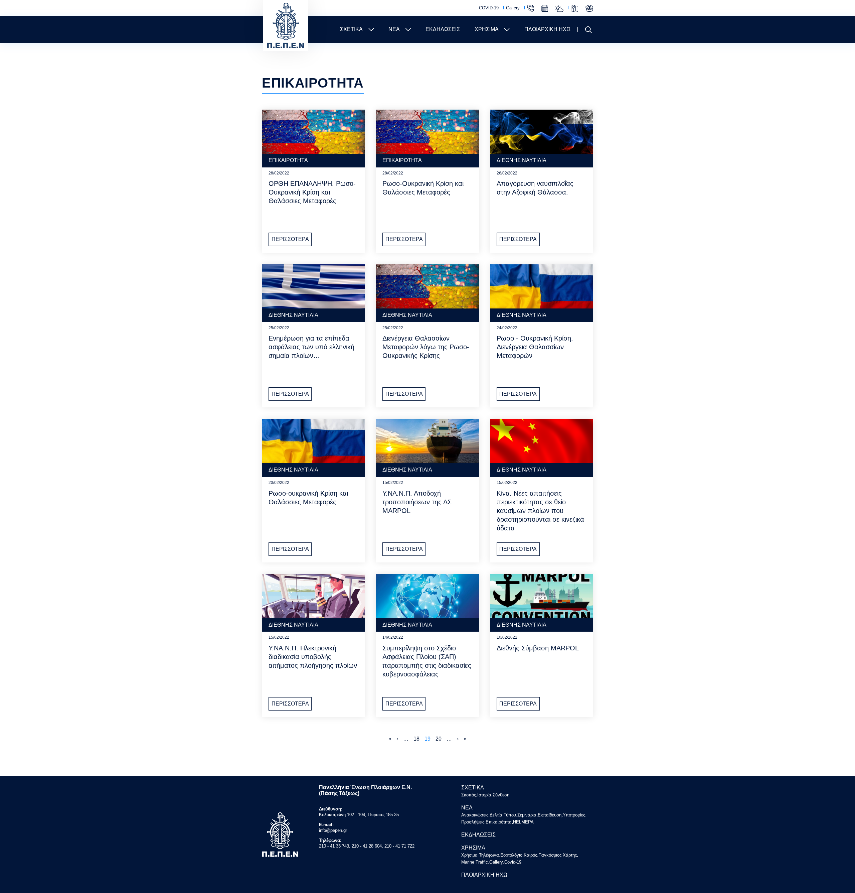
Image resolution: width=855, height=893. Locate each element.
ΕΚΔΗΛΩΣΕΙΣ (442, 29)
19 (427, 739)
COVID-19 (489, 7)
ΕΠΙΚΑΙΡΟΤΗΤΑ (288, 160)
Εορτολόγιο (544, 8)
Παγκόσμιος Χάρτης (574, 8)
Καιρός (559, 8)
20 (439, 739)
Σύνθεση (501, 794)
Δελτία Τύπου (503, 814)
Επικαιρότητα (499, 821)
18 (416, 739)
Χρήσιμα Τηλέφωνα (530, 8)
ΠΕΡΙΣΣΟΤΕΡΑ (290, 239)
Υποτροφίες (574, 814)
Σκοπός (468, 794)
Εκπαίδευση (549, 814)
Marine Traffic (589, 8)
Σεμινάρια (526, 814)
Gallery (513, 7)
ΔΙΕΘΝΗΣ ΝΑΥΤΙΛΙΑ (521, 160)
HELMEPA (523, 821)
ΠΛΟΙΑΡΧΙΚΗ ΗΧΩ (547, 29)
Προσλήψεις (472, 821)
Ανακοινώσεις (474, 814)
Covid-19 (512, 862)
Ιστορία (484, 794)
